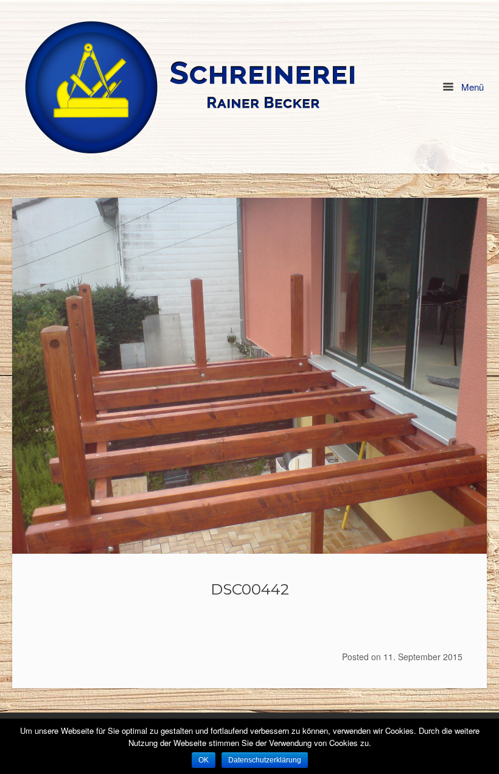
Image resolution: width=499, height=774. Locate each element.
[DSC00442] (249, 376)
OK (203, 760)
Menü (471, 86)
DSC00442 (250, 589)
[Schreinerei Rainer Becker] (190, 86)
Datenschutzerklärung (264, 760)
